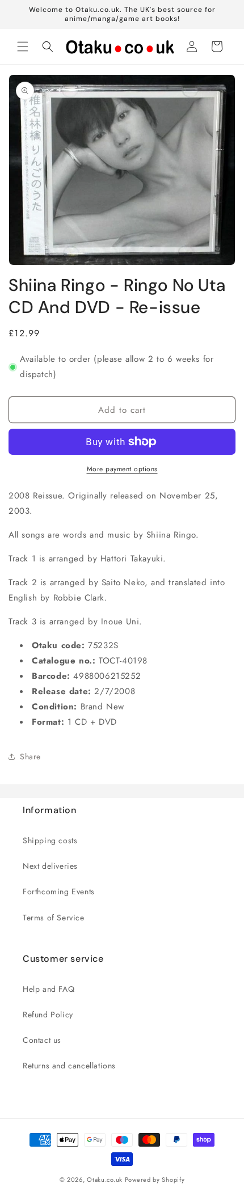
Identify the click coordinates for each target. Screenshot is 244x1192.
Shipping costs (50, 840)
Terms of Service (54, 917)
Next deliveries (50, 866)
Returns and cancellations (69, 1065)
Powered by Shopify (155, 1179)
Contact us (42, 1040)
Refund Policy (48, 1014)
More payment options (122, 469)
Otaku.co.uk (105, 1179)
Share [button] (30, 756)
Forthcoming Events (59, 891)
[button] (22, 46)
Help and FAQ (48, 989)
